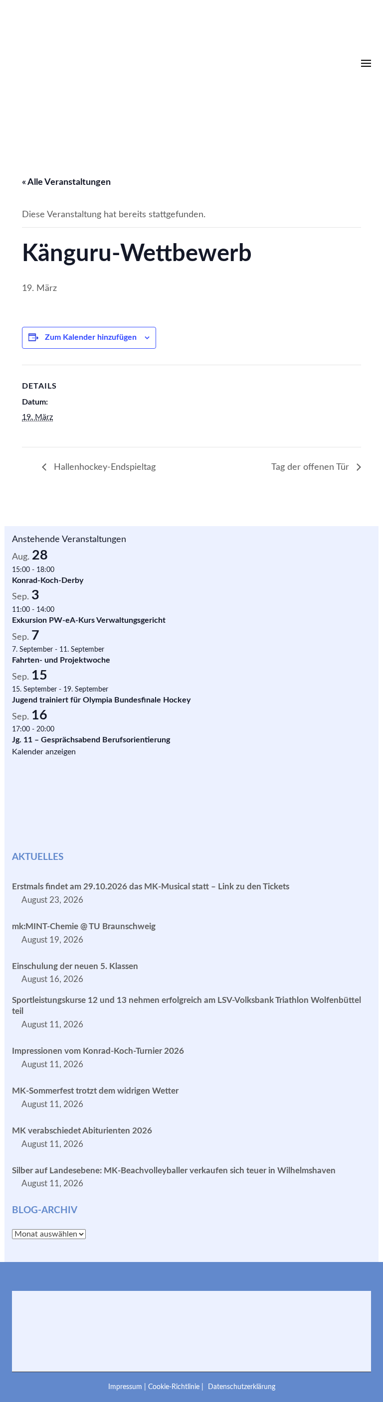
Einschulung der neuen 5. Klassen (75, 966)
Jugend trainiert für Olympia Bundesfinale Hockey (101, 700)
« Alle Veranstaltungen (66, 182)
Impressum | (128, 1387)
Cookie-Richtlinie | (176, 1387)
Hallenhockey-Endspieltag (103, 467)
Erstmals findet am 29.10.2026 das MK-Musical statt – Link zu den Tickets (150, 886)
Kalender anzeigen (44, 752)
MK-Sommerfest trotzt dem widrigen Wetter (95, 1091)
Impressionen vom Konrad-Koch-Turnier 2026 (98, 1051)
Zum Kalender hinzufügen (91, 337)
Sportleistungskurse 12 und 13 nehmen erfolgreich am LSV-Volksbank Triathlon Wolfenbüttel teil (186, 1005)
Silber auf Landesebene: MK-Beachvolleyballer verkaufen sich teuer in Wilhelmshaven (174, 1170)
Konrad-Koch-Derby (47, 580)
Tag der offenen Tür (311, 467)
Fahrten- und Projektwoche (61, 660)
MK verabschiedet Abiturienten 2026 (82, 1130)
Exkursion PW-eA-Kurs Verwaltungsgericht (89, 620)
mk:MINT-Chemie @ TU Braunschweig (84, 926)
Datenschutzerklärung (241, 1387)
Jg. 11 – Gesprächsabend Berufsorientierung (91, 740)
